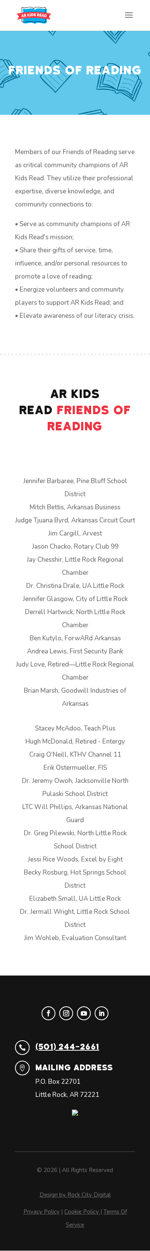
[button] (129, 20)
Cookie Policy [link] (82, 1212)
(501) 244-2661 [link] (67, 1046)
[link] (34, 14)
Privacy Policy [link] (41, 1212)
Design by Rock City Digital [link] (75, 1195)
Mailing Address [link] (74, 1067)
